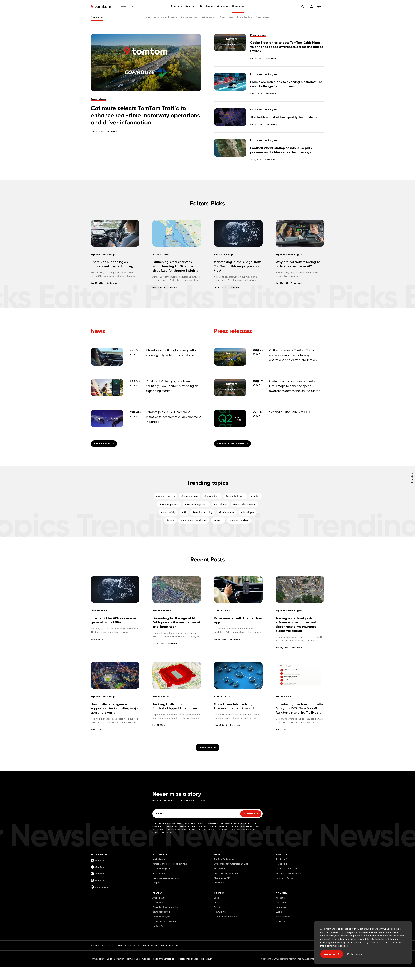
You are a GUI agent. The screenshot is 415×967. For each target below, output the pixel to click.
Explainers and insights (165, 16)
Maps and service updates (165, 877)
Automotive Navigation (287, 868)
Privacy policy (97, 958)
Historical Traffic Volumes (165, 921)
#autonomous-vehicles (194, 520)
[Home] (101, 6)
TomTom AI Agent (284, 877)
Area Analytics (159, 897)
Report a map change (187, 958)
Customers (281, 902)
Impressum (206, 958)
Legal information (115, 958)
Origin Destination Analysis (165, 907)
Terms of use (133, 958)
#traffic (255, 496)
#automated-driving (244, 504)
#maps (170, 520)
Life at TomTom (244, 16)
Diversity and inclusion (225, 916)
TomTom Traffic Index (101, 945)
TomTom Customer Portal (127, 945)
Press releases (263, 16)
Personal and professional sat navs (169, 863)
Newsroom (97, 17)
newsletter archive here (162, 832)
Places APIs (281, 863)
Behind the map (189, 16)
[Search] (302, 6)
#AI (184, 512)
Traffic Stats (158, 902)
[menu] (315, 6)
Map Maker (219, 868)
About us (280, 897)
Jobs (216, 897)
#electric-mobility (203, 512)
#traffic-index (226, 512)
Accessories (158, 873)
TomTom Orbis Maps (224, 859)
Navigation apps (160, 859)
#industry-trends (165, 496)
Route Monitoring (161, 911)
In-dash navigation (161, 868)
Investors (280, 921)
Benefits (218, 907)
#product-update (238, 520)
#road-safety (168, 512)
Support (156, 882)
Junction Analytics (161, 916)
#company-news (169, 504)
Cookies (146, 958)
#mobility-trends (235, 496)
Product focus (226, 16)
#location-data (189, 496)
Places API (219, 882)
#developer (247, 512)
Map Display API (222, 877)
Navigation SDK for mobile (289, 873)
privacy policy (227, 829)
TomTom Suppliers (169, 945)
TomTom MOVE (149, 945)
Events (279, 911)
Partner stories (208, 16)
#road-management (196, 504)
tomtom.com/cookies (337, 945)
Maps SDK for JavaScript (226, 873)
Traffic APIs (157, 926)
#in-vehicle (220, 504)
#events (218, 520)
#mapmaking (211, 496)
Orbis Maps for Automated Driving (231, 863)
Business (124, 6)
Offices (217, 902)
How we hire (220, 911)
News (147, 16)
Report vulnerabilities (163, 958)
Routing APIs (282, 859)
